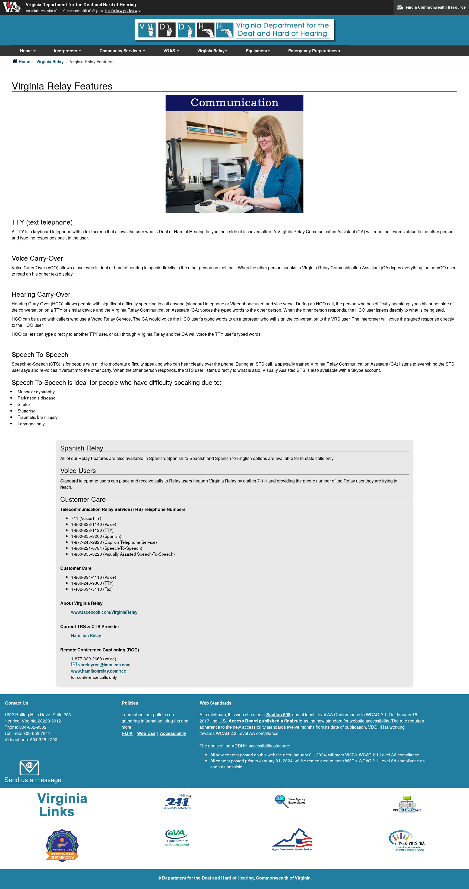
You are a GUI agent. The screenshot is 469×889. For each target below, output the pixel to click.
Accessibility (173, 733)
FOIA (127, 733)
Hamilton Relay (86, 635)
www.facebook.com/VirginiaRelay (104, 612)
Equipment (256, 51)
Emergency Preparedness (314, 51)
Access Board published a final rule (265, 721)
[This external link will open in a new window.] (177, 801)
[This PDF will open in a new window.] (407, 804)
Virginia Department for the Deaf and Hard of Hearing (81, 4)
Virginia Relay (211, 51)
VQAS (169, 51)
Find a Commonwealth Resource (436, 7)
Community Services (121, 51)
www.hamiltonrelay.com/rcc (98, 671)
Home (26, 51)
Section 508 (278, 714)
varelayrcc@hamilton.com (104, 665)
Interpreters (66, 51)
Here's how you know (121, 11)
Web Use (146, 733)
